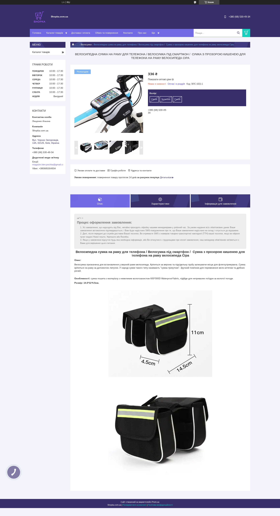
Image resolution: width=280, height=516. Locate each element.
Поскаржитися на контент (134, 505)
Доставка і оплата (80, 32)
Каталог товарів (54, 32)
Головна (36, 32)
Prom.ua (155, 502)
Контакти (128, 32)
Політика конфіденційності (160, 505)
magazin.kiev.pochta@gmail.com (49, 164)
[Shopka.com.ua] (39, 16)
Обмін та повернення (106, 32)
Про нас (142, 32)
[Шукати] (238, 33)
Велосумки (86, 44)
